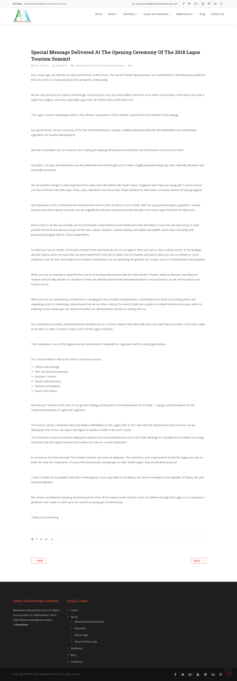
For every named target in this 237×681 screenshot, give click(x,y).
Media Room (184, 14)
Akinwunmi (61, 65)
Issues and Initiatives (156, 14)
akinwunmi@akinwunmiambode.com (157, 3)
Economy (96, 65)
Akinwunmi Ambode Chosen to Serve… (46, 3)
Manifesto (129, 14)
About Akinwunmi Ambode (89, 621)
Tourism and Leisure (113, 65)
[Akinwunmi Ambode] (22, 15)
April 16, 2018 (41, 65)
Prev (40, 561)
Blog (202, 14)
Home (98, 14)
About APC (80, 628)
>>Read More (20, 624)
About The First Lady (86, 641)
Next (197, 561)
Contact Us (217, 14)
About (112, 14)
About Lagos (82, 635)
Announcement (83, 65)
